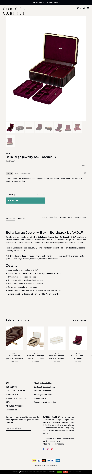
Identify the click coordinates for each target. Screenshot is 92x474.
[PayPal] (39, 461)
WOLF (84, 166)
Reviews (21, 219)
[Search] (84, 8)
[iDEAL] (34, 461)
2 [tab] (48, 367)
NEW (7, 383)
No (66, 472)
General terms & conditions (45, 402)
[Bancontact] (53, 461)
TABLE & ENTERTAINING (15, 391)
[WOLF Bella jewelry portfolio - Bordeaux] (14, 338)
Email (84, 217)
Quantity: (11, 195)
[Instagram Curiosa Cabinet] (47, 449)
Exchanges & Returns (43, 395)
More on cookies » (75, 472)
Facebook (62, 217)
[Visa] (48, 461)
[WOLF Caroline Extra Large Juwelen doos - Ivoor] (35, 338)
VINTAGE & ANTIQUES (15, 406)
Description (10, 219)
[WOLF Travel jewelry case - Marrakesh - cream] (57, 338)
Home (8, 153)
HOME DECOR (11, 387)
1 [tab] (44, 367)
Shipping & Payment (42, 391)
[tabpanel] (46, 68)
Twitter (70, 217)
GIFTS (8, 402)
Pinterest (77, 217)
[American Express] (58, 461)
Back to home (79, 321)
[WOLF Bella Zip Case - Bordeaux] (78, 338)
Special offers (11, 410)
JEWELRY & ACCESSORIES (16, 398)
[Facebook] (43, 449)
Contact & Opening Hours (44, 387)
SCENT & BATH (12, 395)
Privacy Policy (40, 398)
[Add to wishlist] (85, 173)
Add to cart (14, 200)
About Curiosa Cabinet (43, 383)
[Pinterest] (52, 449)
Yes (60, 472)
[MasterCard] (44, 461)
